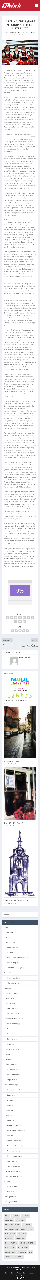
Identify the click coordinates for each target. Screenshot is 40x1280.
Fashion (10, 1110)
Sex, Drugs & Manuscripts (16, 958)
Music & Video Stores (14, 1151)
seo (13, 1247)
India (31, 1229)
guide (23, 1229)
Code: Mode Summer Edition (16, 701)
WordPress (20, 1270)
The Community (13, 983)
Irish (8, 1054)
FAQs (6, 927)
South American (13, 1075)
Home (7, 1273)
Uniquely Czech (12, 1013)
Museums (10, 1003)
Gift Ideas (10, 1136)
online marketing (27, 1243)
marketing (20, 1238)
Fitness (9, 1115)
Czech (9, 1034)
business (15, 1216)
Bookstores (11, 1095)
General (10, 932)
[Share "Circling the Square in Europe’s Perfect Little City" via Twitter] (12, 618)
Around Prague (12, 993)
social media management (15, 1252)
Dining (9, 998)
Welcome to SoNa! (11, 761)
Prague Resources (13, 1156)
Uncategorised (9, 1197)
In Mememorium (13, 978)
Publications (11, 1186)
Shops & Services (10, 1085)
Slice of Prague (12, 963)
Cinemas (10, 1100)
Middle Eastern (12, 1069)
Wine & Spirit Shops (14, 1176)
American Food (12, 1024)
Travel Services (12, 1171)
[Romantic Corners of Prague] (20, 863)
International (12, 1049)
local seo (9, 1238)
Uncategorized (9, 1202)
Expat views (11, 947)
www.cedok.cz (10, 559)
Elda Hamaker (15, 32)
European (10, 1039)
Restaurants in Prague (12, 1019)
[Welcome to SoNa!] (20, 732)
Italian (9, 1059)
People (6, 973)
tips (30, 1252)
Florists (9, 1120)
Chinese (10, 1029)
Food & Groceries (13, 1125)
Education (10, 1105)
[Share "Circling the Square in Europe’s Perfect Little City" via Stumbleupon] (16, 622)
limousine (22, 1234)
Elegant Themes (19, 1268)
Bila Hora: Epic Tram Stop (15, 823)
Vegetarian (11, 1080)
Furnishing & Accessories (16, 1131)
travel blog (18, 1257)
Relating (10, 952)
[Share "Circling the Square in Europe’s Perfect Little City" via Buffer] (32, 618)
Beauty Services (12, 1090)
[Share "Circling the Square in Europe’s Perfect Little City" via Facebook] (8, 618)
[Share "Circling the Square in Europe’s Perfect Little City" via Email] (20, 622)
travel (8, 1257)
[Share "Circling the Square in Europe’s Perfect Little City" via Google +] (16, 618)
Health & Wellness (13, 1141)
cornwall (9, 1220)
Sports (9, 1192)
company (25, 1216)
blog (7, 1216)
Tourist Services (13, 1166)
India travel (10, 1234)
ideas (6, 937)
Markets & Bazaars (14, 1146)
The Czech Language (14, 968)
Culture (10, 942)
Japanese (10, 1064)
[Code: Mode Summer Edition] (20, 688)
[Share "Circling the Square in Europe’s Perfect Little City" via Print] (24, 622)
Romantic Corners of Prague (16, 901)
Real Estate (11, 1161)
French (9, 1044)
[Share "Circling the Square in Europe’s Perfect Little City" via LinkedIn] (28, 618)
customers (20, 1220)
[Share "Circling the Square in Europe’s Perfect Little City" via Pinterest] (24, 618)
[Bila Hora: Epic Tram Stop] (20, 793)
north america (11, 1243)
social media (23, 1247)
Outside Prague (12, 1008)
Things (6, 1181)
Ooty (7, 1247)
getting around (11, 1229)
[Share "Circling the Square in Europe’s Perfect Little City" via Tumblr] (20, 618)
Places (6, 988)
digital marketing (12, 1225)
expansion (27, 1225)
